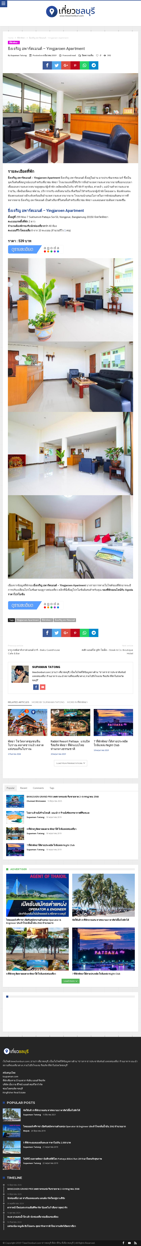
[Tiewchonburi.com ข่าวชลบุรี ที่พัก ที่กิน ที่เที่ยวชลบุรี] (70, 3)
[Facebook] (123, 1243)
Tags (52, 788)
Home (10, 38)
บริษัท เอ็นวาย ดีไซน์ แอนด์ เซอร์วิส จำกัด (22, 1084)
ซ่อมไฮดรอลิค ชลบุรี (13, 1088)
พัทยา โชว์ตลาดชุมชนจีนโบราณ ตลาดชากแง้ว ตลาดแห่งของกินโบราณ (26, 745)
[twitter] (56, 65)
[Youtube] (129, 1243)
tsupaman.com (10, 1076)
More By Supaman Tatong (48, 702)
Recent (23, 788)
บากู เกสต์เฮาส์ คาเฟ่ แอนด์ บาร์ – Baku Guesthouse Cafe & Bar (34, 649)
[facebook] (47, 65)
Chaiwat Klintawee (36, 801)
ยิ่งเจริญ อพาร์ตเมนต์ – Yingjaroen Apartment (46, 210)
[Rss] (135, 1243)
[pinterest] (75, 65)
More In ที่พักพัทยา (77, 702)
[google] (65, 65)
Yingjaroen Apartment (28, 620)
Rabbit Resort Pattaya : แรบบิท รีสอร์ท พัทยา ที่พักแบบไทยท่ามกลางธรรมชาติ (70, 745)
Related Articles (18, 702)
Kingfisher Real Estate (14, 1092)
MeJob (26, 1130)
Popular (11, 788)
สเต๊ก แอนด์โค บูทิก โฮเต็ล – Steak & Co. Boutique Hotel (107, 649)
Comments (38, 788)
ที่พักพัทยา (21, 38)
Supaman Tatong (19, 55)
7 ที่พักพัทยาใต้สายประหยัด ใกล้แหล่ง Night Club (111, 743)
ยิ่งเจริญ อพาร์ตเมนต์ (65, 620)
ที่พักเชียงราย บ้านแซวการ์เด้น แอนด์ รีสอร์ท (24, 1080)
